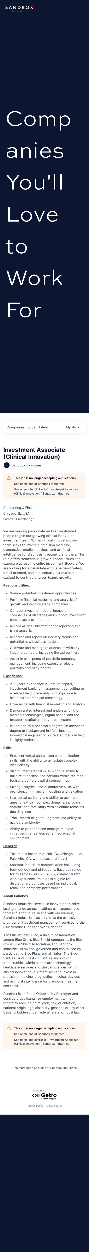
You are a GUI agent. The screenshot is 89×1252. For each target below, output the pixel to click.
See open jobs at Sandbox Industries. (39, 483)
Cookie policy (55, 1105)
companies (15, 427)
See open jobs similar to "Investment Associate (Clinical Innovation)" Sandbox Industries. (46, 491)
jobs (31, 427)
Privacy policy (35, 1105)
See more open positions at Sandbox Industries (45, 1068)
